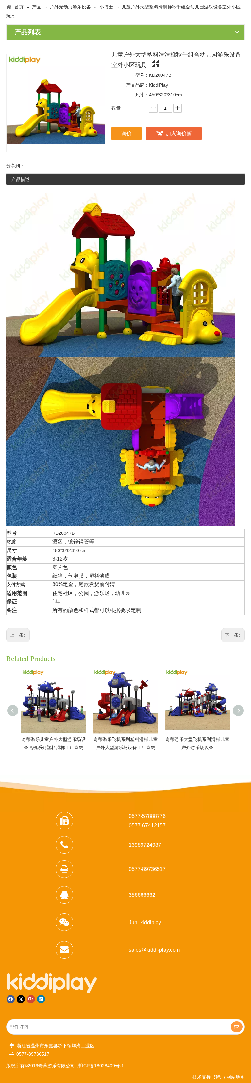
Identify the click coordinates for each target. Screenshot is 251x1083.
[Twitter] (21, 999)
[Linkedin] (41, 999)
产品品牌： (137, 85)
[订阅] (237, 1026)
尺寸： (142, 94)
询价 (126, 133)
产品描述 (20, 179)
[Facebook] (11, 999)
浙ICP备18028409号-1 (100, 1065)
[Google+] (31, 999)
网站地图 (235, 1077)
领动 (218, 1077)
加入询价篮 (179, 133)
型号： (142, 75)
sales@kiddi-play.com (154, 950)
